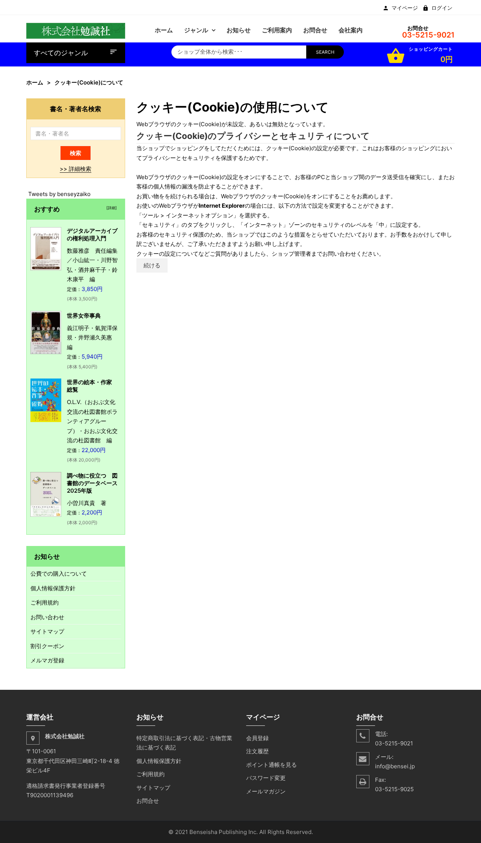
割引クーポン (47, 646)
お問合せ (147, 800)
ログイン (441, 8)
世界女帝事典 (84, 315)
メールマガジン (266, 791)
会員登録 (257, 738)
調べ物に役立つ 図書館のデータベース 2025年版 (95, 483)
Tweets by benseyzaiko (59, 194)
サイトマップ (47, 631)
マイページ (405, 8)
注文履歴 (257, 751)
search (325, 52)
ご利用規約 (44, 602)
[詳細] (110, 207)
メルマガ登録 (47, 660)
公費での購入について (58, 573)
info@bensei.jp (395, 766)
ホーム (34, 82)
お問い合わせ (47, 617)
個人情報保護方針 (53, 588)
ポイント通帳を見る (271, 764)
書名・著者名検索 (75, 109)
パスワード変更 (266, 777)
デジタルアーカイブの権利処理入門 (92, 234)
